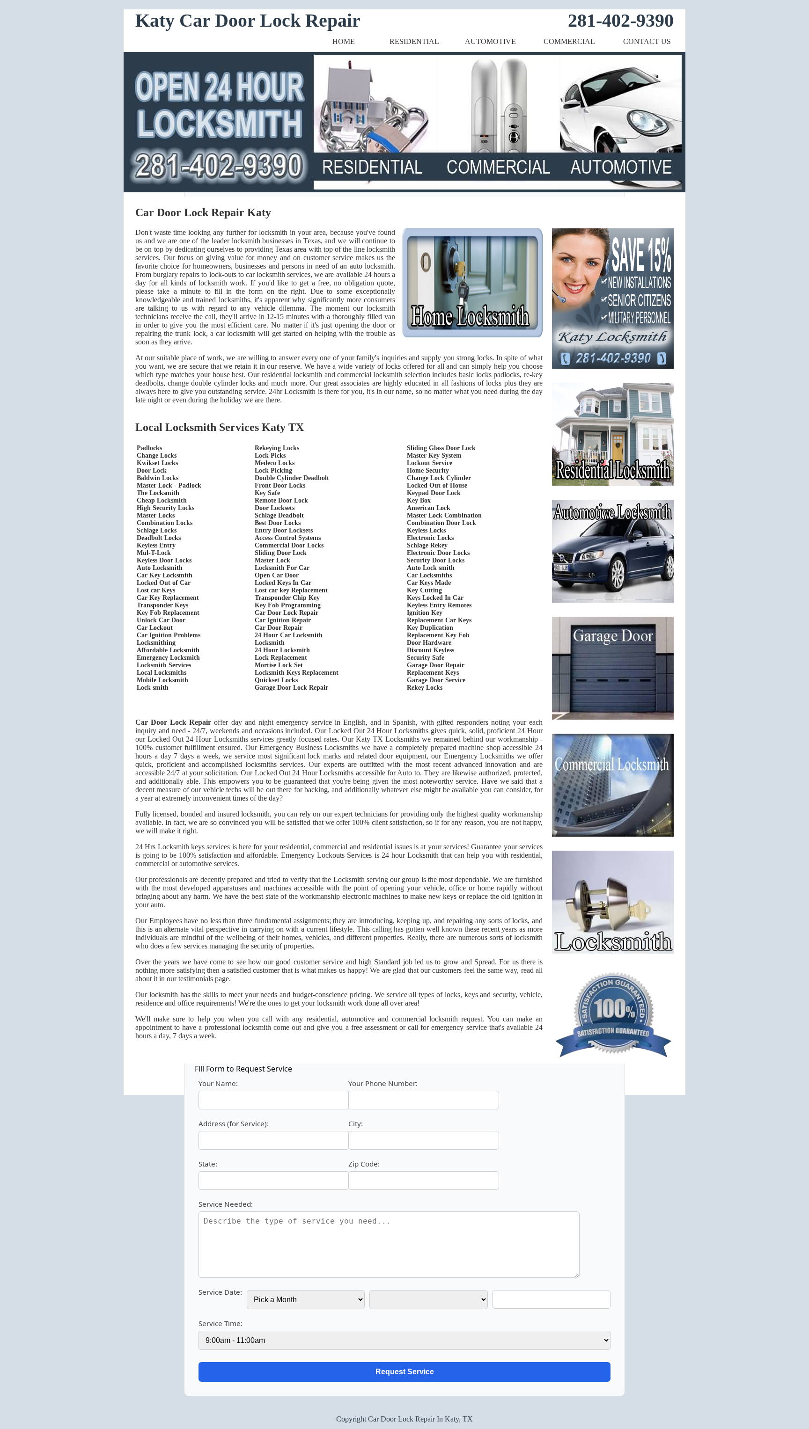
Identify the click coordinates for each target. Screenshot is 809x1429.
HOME (343, 41)
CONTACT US (647, 41)
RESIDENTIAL (414, 41)
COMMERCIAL (569, 41)
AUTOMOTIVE (490, 41)
